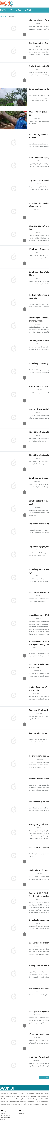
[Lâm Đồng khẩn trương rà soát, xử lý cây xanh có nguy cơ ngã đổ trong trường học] (13, 326)
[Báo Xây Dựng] (31, 141)
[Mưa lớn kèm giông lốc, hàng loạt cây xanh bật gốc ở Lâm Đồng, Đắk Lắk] (13, 120)
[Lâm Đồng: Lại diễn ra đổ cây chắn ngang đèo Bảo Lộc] (13, 486)
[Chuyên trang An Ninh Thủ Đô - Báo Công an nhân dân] (30, 23)
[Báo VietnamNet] (31, 527)
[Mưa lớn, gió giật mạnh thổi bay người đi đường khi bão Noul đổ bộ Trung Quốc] (13, 672)
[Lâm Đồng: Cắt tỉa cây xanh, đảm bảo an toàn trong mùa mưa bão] (13, 371)
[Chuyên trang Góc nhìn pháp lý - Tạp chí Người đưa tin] (30, 648)
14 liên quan (39, 992)
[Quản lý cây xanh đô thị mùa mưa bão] (13, 623)
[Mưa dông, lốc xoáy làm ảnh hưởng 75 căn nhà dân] (13, 855)
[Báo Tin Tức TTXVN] (30, 946)
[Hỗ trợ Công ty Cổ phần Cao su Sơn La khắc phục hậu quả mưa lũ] (13, 764)
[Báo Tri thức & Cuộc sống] (32, 390)
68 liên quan (38, 805)
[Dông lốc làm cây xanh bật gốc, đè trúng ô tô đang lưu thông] (13, 928)
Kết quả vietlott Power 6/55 (18, 1101)
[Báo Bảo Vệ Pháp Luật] (30, 92)
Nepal (22, 1093)
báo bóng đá (20, 1099)
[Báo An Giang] (31, 1037)
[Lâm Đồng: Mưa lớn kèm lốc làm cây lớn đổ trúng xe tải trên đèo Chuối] (13, 280)
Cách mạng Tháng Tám (40, 1104)
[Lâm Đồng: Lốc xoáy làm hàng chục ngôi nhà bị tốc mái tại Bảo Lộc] (13, 257)
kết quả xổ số (14, 1093)
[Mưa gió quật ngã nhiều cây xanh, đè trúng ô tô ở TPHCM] (13, 1019)
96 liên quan (37, 670)
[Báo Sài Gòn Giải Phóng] (31, 232)
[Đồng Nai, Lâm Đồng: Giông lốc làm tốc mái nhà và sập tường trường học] (13, 234)
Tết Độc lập (39, 1093)
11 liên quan (39, 389)
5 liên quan (37, 481)
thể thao (3, 1099)
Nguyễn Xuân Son (27, 1104)
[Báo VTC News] (31, 184)
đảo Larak (11, 1099)
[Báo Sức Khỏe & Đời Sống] (31, 118)
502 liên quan (36, 23)
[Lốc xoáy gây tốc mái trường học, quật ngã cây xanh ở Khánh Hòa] (13, 741)
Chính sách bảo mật (5, 1117)
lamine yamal (16, 1104)
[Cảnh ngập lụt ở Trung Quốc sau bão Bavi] (13, 878)
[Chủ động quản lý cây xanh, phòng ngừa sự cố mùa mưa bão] (13, 348)
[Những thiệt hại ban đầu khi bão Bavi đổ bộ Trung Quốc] (13, 973)
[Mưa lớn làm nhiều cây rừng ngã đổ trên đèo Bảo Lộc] (13, 600)
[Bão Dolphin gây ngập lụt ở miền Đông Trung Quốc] (13, 394)
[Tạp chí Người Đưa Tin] (31, 301)
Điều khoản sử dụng (5, 1115)
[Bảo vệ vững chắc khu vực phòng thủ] (13, 832)
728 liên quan (40, 828)
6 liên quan (36, 209)
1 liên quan (40, 161)
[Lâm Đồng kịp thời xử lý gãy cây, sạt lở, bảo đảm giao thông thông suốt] (13, 509)
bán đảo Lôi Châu (44, 1099)
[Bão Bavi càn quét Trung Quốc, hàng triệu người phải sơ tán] (13, 809)
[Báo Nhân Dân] (31, 252)
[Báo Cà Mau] (31, 344)
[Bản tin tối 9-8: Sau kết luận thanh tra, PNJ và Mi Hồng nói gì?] (13, 417)
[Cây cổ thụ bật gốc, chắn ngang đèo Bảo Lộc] (13, 463)
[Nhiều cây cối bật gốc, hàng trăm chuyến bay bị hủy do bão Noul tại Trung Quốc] (13, 695)
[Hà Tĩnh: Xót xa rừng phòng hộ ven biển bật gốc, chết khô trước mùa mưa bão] (13, 303)
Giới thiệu (2, 1113)
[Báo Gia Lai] (32, 782)
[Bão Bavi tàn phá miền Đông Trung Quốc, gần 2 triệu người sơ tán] (13, 996)
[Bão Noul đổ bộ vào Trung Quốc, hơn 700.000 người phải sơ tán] (13, 718)
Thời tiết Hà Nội (5, 1104)
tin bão (23, 1096)
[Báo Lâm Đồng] (31, 324)
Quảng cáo (2, 1119)
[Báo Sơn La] (32, 759)
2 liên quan (38, 344)
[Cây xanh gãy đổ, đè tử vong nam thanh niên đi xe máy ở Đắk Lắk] (13, 188)
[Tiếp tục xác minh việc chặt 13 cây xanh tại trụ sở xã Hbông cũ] (13, 786)
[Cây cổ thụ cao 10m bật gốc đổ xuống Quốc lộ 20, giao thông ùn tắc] (13, 531)
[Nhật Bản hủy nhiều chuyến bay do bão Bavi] (13, 1065)
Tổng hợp (21, 1113)
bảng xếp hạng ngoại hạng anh (10, 1096)
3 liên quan (37, 46)
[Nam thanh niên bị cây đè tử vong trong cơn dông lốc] (13, 165)
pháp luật (31, 1101)
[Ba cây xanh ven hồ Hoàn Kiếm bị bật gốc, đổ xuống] (13, 97)
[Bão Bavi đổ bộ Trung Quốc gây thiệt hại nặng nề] (13, 951)
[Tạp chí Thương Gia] (30, 210)
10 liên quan (37, 252)
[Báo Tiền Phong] (31, 46)
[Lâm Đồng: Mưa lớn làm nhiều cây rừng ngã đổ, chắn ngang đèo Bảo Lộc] (13, 577)
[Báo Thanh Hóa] (31, 992)
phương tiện (4, 1093)
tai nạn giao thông (31, 1099)
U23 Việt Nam (30, 1093)
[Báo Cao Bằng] (32, 618)
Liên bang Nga (32, 1096)
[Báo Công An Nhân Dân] (32, 161)
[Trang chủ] (7, 4)
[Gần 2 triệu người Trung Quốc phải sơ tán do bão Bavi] (13, 1042)
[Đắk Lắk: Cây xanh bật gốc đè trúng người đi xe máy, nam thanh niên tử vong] (13, 142)
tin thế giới (4, 1101)
